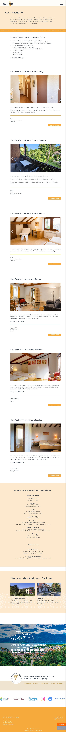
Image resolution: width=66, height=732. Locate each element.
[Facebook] (33, 699)
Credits (40, 730)
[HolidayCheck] (43, 699)
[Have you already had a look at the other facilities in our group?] (16, 678)
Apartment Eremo (40, 30)
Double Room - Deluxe (29, 30)
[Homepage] (31, 3)
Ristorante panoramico (57, 683)
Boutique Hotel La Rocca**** (31, 683)
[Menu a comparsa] (61, 4)
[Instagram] (26, 699)
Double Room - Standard (17, 30)
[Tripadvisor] (56, 699)
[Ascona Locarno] (15, 699)
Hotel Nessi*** (44, 683)
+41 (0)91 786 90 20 (8, 722)
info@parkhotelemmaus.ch (8, 724)
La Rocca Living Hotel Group (13, 717)
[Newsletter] (61, 718)
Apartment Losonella (51, 30)
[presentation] (12, 89)
